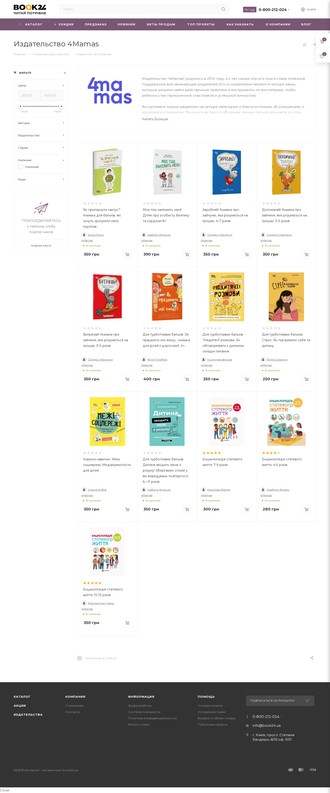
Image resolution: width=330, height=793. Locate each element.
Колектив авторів (219, 359)
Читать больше (155, 119)
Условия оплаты (210, 705)
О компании (74, 705)
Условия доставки (211, 712)
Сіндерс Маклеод (219, 234)
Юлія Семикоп (277, 359)
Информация (141, 696)
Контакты (72, 712)
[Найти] (223, 9)
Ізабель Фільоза (158, 234)
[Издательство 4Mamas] (109, 90)
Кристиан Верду (218, 489)
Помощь (206, 696)
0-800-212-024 (273, 10)
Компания (75, 696)
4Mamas (87, 240)
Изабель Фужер (278, 489)
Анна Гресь (96, 234)
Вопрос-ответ (139, 724)
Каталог (22, 696)
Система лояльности (144, 712)
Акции (20, 705)
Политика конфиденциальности (152, 718)
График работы (139, 705)
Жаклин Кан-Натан (101, 603)
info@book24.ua (267, 725)
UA (253, 9)
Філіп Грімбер (157, 359)
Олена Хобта (97, 489)
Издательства (28, 714)
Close (4, 790)
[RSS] (304, 44)
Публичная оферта (212, 724)
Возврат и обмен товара (216, 718)
